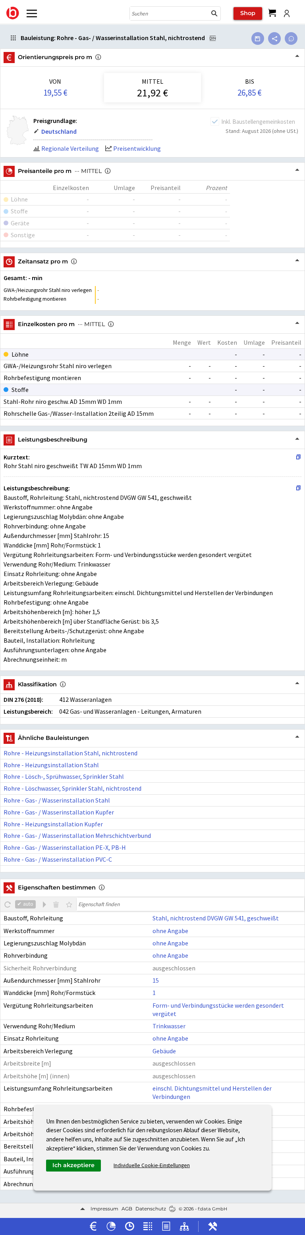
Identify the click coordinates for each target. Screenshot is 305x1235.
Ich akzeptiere (73, 1165)
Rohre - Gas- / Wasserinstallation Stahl (57, 800)
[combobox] (169, 13)
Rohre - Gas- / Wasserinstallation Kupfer (59, 812)
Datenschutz (150, 1209)
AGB (127, 1209)
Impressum (104, 1209)
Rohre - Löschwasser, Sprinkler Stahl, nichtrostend (72, 788)
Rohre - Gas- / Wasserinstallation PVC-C (58, 859)
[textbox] (190, 904)
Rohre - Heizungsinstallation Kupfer (53, 824)
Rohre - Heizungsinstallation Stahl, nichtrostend (70, 753)
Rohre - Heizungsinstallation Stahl (51, 765)
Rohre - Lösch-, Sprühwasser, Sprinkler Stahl (64, 776)
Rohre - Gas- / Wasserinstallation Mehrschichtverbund (77, 835)
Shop (247, 13)
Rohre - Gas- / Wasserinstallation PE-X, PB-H (65, 847)
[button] (214, 13)
